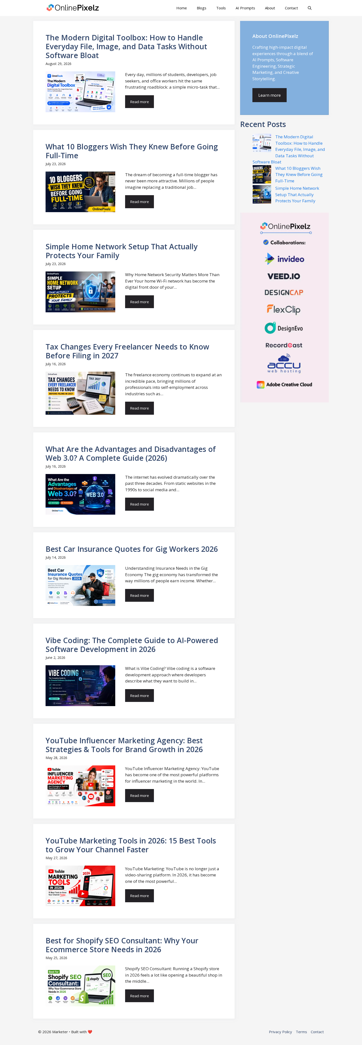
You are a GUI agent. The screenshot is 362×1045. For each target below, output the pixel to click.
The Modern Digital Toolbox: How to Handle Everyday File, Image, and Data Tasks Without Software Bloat (289, 149)
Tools (221, 7)
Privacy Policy (280, 1031)
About (270, 7)
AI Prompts (245, 7)
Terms (301, 1031)
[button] (309, 8)
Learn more (269, 95)
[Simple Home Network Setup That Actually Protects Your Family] (262, 195)
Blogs (201, 7)
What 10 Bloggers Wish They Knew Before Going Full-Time (299, 174)
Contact (291, 7)
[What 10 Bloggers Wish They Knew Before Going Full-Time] (262, 175)
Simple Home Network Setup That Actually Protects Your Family (297, 194)
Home (181, 7)
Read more (139, 101)
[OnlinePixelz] (73, 8)
